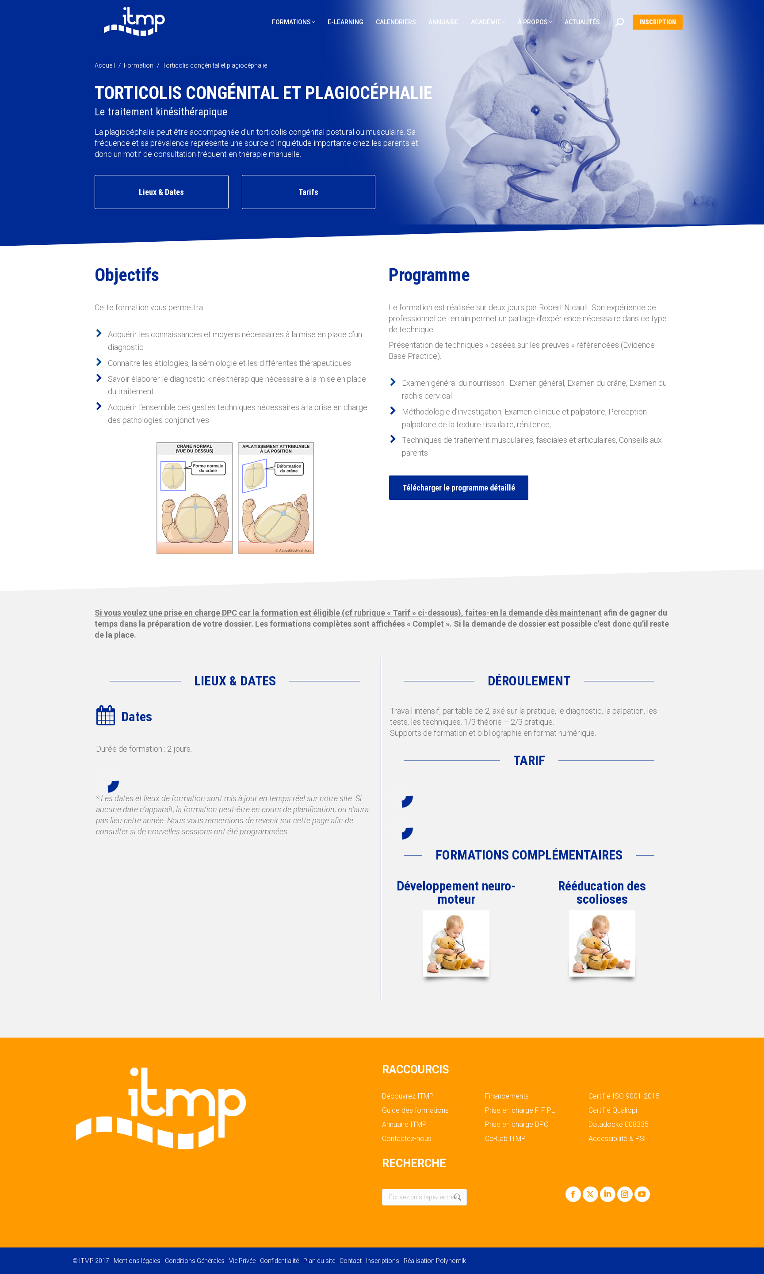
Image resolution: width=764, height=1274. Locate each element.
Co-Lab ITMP (505, 1138)
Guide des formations (415, 1110)
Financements (507, 1096)
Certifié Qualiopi (612, 1110)
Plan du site (319, 1260)
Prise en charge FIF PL (520, 1110)
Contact (351, 1260)
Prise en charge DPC (516, 1124)
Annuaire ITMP (404, 1124)
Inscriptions (382, 1260)
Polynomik (451, 1260)
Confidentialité (279, 1260)
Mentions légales (137, 1260)
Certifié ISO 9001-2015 (624, 1096)
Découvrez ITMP (408, 1096)
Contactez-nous (407, 1138)
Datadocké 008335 (618, 1124)
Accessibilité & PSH (618, 1138)
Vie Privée (242, 1260)
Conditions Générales (195, 1260)
